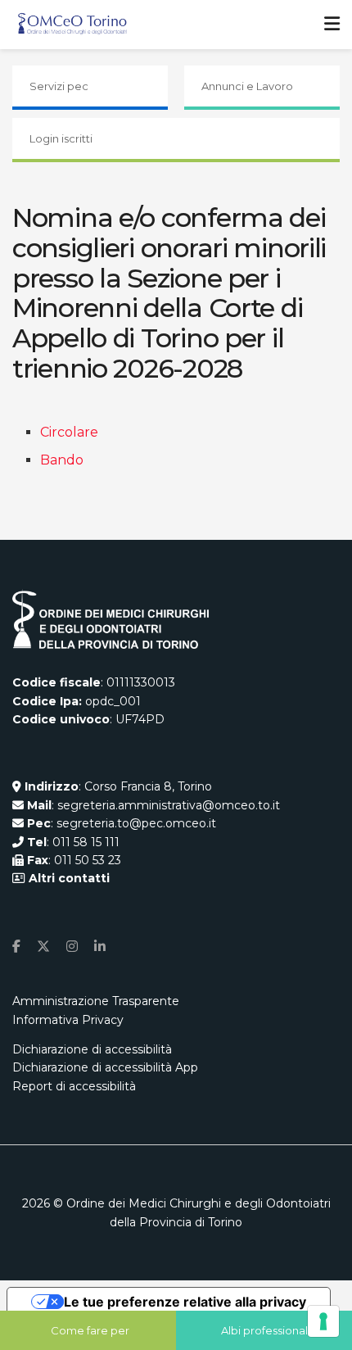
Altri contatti (67, 878)
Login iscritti (61, 138)
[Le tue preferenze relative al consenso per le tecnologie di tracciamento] (323, 1321)
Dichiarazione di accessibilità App (105, 1067)
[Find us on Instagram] (72, 946)
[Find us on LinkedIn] (100, 946)
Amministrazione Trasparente (95, 1001)
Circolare (69, 432)
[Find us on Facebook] (16, 946)
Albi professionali (265, 1330)
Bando (61, 460)
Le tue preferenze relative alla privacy (185, 1301)
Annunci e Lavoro (247, 86)
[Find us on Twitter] (43, 946)
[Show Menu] (332, 24)
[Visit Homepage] (72, 24)
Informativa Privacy (68, 1019)
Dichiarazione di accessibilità (92, 1049)
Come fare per (90, 1330)
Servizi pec (58, 86)
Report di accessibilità (74, 1086)
